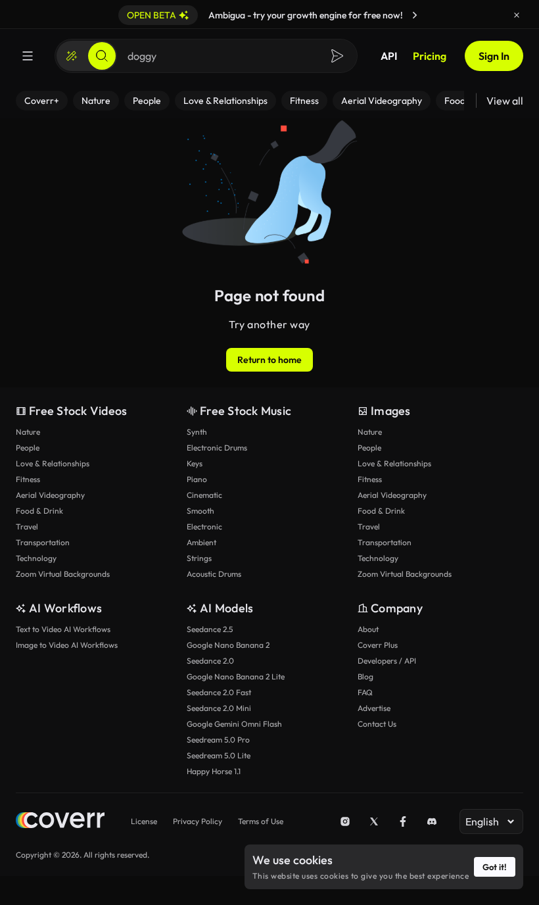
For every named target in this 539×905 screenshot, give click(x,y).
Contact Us (377, 724)
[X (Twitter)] (374, 821)
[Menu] (27, 56)
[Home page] (60, 821)
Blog (365, 676)
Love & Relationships (52, 463)
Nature (28, 432)
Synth (197, 432)
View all (504, 100)
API (389, 55)
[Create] (71, 56)
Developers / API (387, 661)
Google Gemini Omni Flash (234, 724)
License (144, 821)
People (27, 447)
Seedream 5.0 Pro (218, 740)
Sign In (494, 55)
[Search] (102, 56)
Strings (199, 558)
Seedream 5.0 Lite (218, 755)
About (368, 629)
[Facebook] (403, 821)
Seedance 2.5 (210, 629)
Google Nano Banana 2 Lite (236, 676)
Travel (27, 526)
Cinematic (204, 495)
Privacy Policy (197, 821)
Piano (197, 479)
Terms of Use (260, 821)
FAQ (365, 692)
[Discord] (432, 821)
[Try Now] (414, 15)
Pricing (429, 55)
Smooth (200, 511)
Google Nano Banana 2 (228, 645)
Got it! (494, 867)
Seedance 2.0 (210, 661)
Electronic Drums (217, 447)
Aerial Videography (50, 495)
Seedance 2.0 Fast (219, 692)
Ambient (201, 542)
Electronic (204, 526)
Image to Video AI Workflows (67, 645)
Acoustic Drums (214, 574)
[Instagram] (345, 821)
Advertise (374, 708)
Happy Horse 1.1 (214, 771)
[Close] (516, 15)
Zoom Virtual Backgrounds (63, 574)
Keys (194, 463)
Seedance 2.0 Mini (219, 708)
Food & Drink (39, 511)
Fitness (28, 479)
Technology (36, 558)
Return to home (269, 360)
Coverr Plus (378, 645)
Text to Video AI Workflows (63, 629)
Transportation (43, 542)
